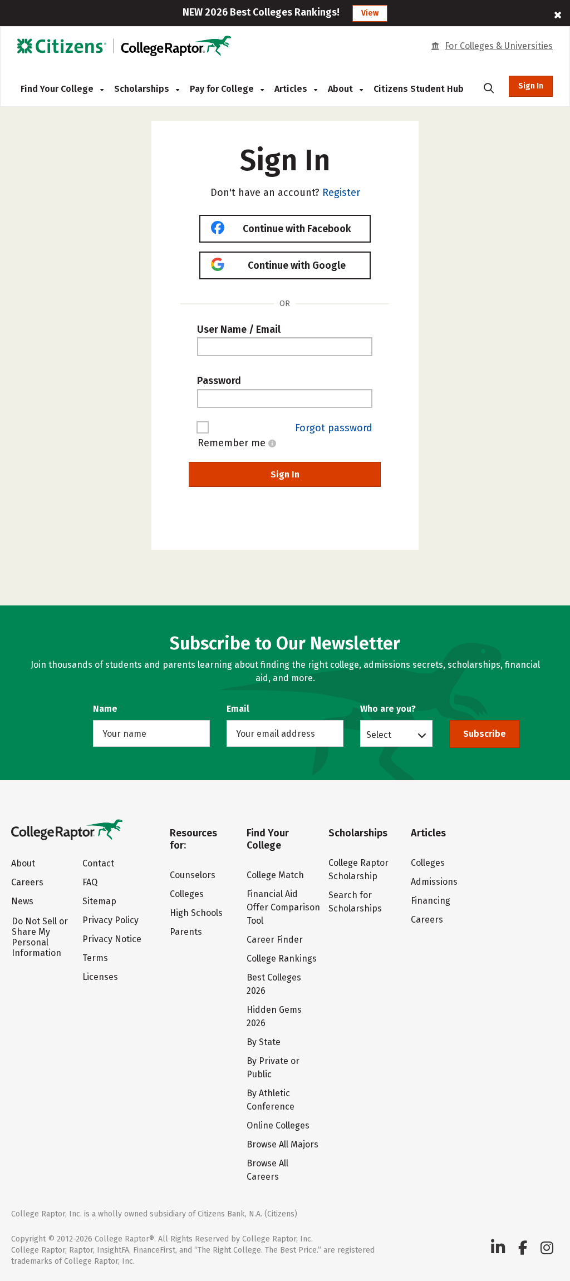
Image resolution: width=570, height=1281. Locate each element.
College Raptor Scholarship (358, 869)
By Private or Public (273, 1068)
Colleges (187, 894)
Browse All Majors (282, 1144)
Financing (430, 900)
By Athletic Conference (270, 1100)
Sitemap (99, 901)
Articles (291, 88)
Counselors (192, 875)
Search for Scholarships (355, 902)
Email (238, 708)
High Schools (196, 913)
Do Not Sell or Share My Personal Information (40, 937)
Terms (95, 958)
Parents (186, 932)
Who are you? (388, 708)
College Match (275, 875)
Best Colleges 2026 (274, 984)
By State (264, 1042)
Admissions (434, 881)
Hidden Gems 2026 (274, 1016)
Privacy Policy (110, 920)
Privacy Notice (111, 939)
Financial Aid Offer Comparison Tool (283, 907)
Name (105, 708)
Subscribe (484, 733)
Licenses (100, 977)
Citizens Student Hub (419, 88)
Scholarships (142, 88)
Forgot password (333, 428)
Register (341, 192)
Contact (98, 863)
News (22, 901)
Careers (27, 882)
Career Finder (275, 939)
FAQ (89, 882)
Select (378, 735)
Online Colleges (278, 1125)
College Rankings (282, 958)
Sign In (530, 86)
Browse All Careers (267, 1170)
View (370, 13)
